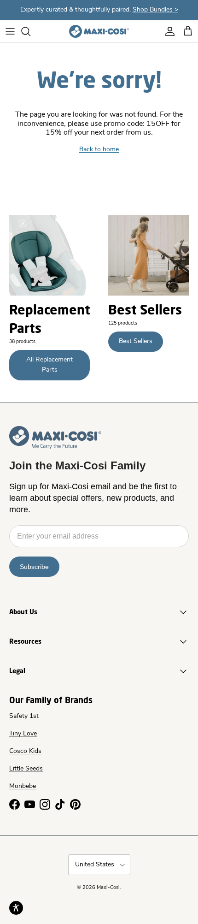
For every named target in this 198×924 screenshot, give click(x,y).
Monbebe (22, 786)
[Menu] (10, 31)
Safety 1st (24, 716)
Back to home (99, 149)
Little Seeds (26, 768)
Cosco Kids (25, 751)
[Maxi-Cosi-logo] (99, 31)
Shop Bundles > (155, 9)
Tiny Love (23, 733)
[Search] (30, 31)
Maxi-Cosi (108, 887)
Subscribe (34, 566)
